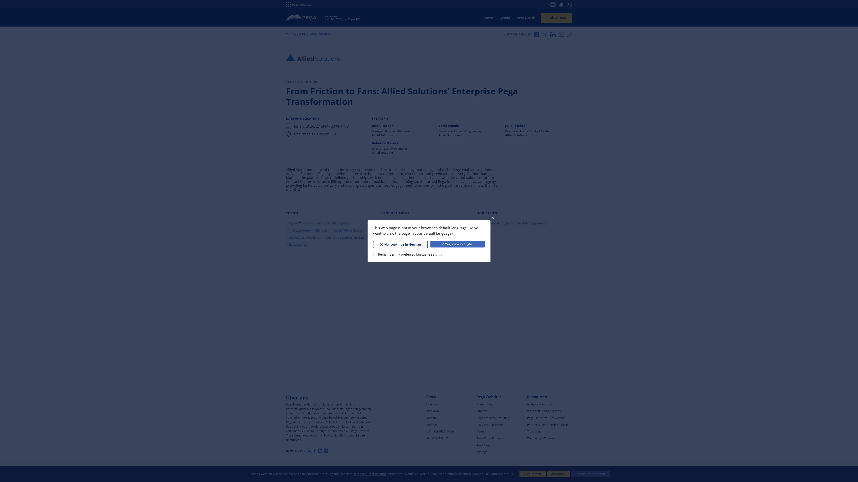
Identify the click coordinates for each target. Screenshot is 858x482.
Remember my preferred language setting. (410, 254)
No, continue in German (402, 244)
